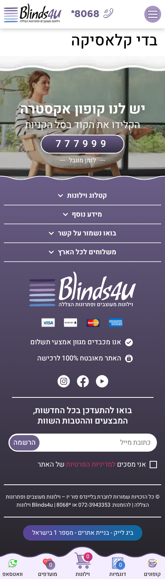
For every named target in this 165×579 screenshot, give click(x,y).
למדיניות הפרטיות (91, 464)
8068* (85, 14)
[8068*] (108, 13)
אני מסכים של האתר (92, 464)
